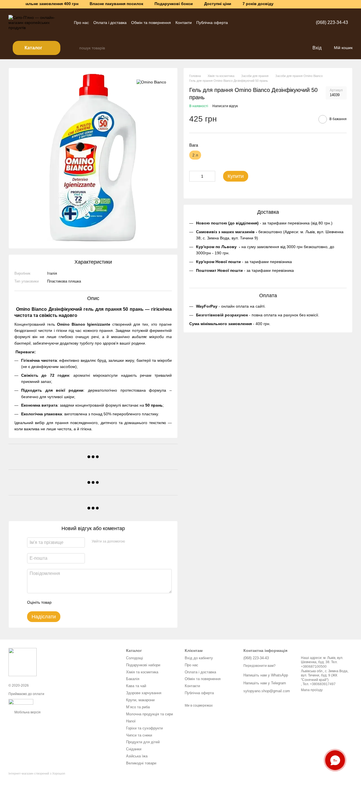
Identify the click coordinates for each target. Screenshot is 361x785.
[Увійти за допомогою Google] (140, 541)
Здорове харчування (143, 693)
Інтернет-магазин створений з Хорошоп (36, 773)
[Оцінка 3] (78, 602)
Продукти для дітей (143, 742)
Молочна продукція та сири (149, 714)
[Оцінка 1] (60, 602)
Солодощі (134, 658)
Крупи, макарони (140, 700)
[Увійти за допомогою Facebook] (131, 541)
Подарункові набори (143, 665)
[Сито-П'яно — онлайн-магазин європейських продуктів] (22, 662)
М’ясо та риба (138, 707)
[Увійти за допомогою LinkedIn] (149, 541)
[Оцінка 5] (97, 602)
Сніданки (133, 749)
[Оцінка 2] (69, 602)
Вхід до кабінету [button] (199, 658)
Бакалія (132, 679)
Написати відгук (225, 106)
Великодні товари (141, 763)
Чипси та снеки (139, 735)
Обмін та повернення (151, 22)
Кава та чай (136, 686)
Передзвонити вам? (259, 666)
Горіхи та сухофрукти (144, 728)
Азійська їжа (137, 756)
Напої (131, 721)
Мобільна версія (27, 712)
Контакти (183, 22)
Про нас (81, 22)
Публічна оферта (212, 22)
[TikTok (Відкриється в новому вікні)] (256, 22)
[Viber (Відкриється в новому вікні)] (249, 22)
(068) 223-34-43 (332, 22)
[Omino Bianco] (151, 82)
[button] (356, 4)
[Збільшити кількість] (211, 176)
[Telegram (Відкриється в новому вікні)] (236, 22)
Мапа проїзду (312, 690)
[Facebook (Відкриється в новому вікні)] (263, 22)
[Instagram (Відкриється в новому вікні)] (242, 22)
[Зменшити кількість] (193, 176)
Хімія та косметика (142, 672)
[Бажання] (296, 48)
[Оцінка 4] (88, 602)
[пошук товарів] (74, 47)
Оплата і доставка (110, 22)
